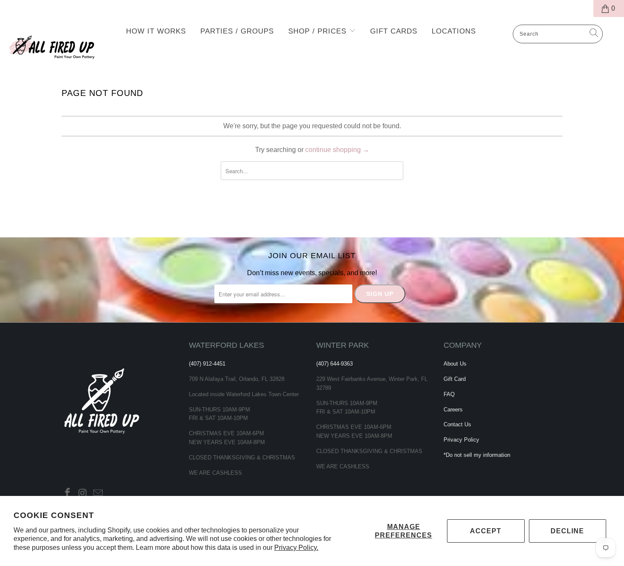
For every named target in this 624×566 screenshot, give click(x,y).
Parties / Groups (237, 31)
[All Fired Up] (54, 44)
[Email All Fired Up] (98, 493)
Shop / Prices (318, 31)
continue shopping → (337, 149)
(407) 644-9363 (334, 363)
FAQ (449, 394)
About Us (455, 363)
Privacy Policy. (296, 547)
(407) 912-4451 (207, 363)
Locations (454, 31)
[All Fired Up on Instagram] (83, 493)
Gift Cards (393, 31)
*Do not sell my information (477, 455)
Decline (567, 531)
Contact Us (457, 424)
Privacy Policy (461, 439)
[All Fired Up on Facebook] (68, 493)
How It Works (156, 31)
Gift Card (455, 379)
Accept (485, 531)
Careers (453, 409)
